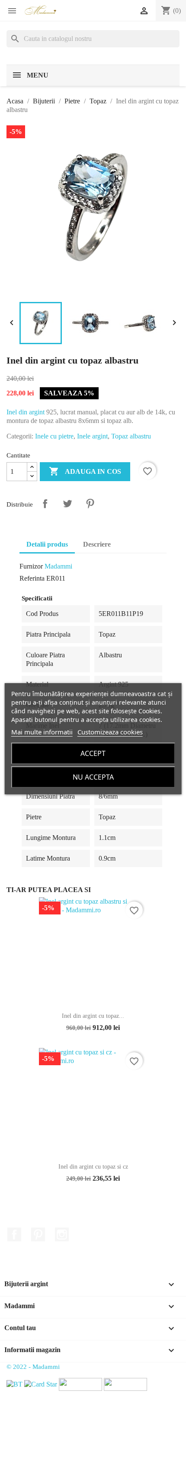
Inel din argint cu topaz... (93, 1016)
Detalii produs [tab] (47, 544)
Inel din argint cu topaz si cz (93, 1166)
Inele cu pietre (54, 436)
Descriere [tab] (97, 544)
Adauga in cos (85, 471)
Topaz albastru (131, 436)
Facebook (14, 1234)
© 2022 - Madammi (33, 1366)
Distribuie (45, 503)
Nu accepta (93, 777)
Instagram (62, 1234)
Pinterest (90, 503)
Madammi (58, 566)
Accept (93, 753)
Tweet (67, 503)
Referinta (32, 578)
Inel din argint (25, 412)
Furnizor (31, 566)
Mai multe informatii (42, 732)
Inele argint (92, 436)
